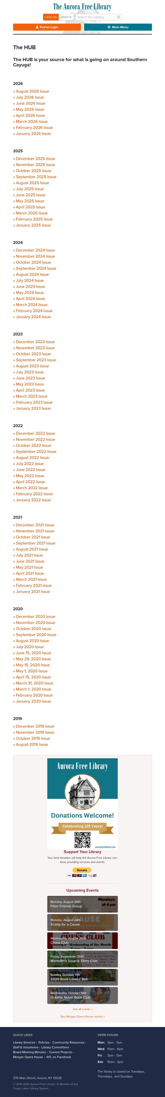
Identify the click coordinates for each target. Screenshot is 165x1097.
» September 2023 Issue (34, 360)
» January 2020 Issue (32, 701)
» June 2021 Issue (28, 561)
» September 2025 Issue (34, 176)
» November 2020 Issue (34, 622)
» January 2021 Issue (31, 591)
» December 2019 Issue (33, 726)
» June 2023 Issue (29, 378)
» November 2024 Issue (34, 256)
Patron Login (48, 27)
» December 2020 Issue (34, 616)
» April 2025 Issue (29, 207)
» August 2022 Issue (31, 457)
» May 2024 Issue (28, 292)
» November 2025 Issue (34, 164)
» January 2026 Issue (32, 133)
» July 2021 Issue (28, 555)
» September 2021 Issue (34, 543)
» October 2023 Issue (32, 354)
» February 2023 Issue (33, 402)
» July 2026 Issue (28, 97)
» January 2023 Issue (32, 408)
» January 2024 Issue (32, 316)
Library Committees (55, 1047)
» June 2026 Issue (29, 103)
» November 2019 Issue (33, 732)
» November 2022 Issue (34, 439)
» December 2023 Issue (34, 342)
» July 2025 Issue (28, 189)
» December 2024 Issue (34, 250)
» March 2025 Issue (30, 213)
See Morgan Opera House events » (83, 1016)
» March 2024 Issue (30, 304)
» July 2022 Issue (28, 463)
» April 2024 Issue (29, 298)
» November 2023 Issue (34, 348)
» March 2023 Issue (30, 396)
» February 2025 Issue (33, 219)
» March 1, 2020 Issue (32, 689)
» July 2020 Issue (28, 647)
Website (66, 17)
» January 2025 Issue (32, 225)
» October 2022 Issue (32, 445)
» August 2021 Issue (30, 549)
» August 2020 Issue (31, 640)
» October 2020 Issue (32, 628)
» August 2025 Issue (31, 183)
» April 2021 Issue (28, 573)
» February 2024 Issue (33, 310)
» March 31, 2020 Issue (33, 683)
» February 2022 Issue (33, 494)
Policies (43, 1043)
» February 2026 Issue (33, 127)
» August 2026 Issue (31, 91)
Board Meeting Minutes (29, 1052)
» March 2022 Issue (30, 488)
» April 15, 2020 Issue (32, 677)
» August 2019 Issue (30, 744)
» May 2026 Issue (28, 109)
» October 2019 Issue (31, 738)
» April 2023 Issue (29, 390)
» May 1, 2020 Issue (30, 671)
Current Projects (60, 1052)
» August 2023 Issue (31, 366)
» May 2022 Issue (28, 475)
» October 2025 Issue (32, 170)
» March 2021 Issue (30, 579)
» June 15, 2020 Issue (32, 653)
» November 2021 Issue (33, 531)
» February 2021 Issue (32, 585)
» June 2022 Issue (29, 469)
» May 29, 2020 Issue (32, 659)
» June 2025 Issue (29, 195)
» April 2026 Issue (29, 115)
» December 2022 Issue (34, 433)
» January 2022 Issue (32, 500)
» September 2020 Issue (34, 634)
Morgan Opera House (28, 1057)
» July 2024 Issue (28, 280)
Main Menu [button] (119, 27)
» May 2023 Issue (28, 384)
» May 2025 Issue (28, 201)
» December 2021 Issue (33, 525)
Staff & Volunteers (25, 1047)
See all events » (82, 1009)
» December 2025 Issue (34, 158)
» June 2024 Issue (29, 286)
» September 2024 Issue (34, 268)
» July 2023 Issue (28, 372)
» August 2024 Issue (31, 274)
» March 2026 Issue (30, 121)
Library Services (24, 1043)
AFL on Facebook (58, 1057)
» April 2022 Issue (29, 482)
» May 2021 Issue (28, 567)
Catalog (51, 17)
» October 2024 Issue (32, 262)
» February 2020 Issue (33, 695)
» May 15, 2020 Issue (31, 665)
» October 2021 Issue (31, 537)
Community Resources (68, 1043)
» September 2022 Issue (34, 451)
